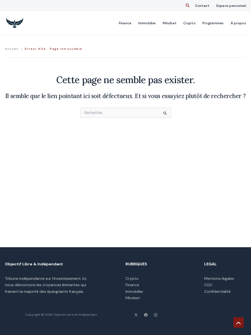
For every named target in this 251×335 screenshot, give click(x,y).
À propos (238, 23)
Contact (202, 5)
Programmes (213, 23)
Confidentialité (217, 291)
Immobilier (147, 23)
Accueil (12, 49)
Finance (125, 23)
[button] (188, 5)
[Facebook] (145, 314)
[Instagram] (155, 314)
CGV (208, 284)
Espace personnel (231, 5)
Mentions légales (219, 278)
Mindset (169, 23)
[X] (136, 314)
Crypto (189, 23)
